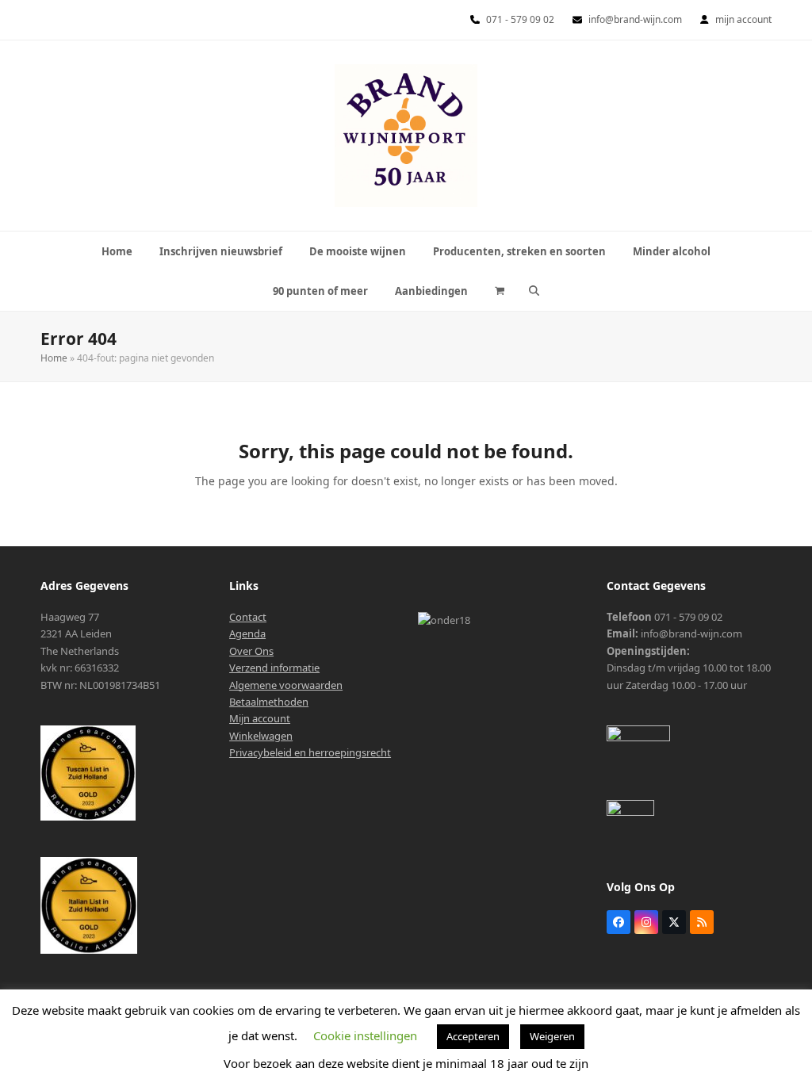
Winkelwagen (261, 736)
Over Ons (251, 651)
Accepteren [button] (473, 1036)
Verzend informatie (274, 667)
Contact (247, 617)
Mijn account (259, 718)
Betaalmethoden (268, 702)
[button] (499, 291)
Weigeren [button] (552, 1036)
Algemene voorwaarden (286, 685)
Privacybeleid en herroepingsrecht (310, 752)
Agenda (247, 633)
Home (53, 358)
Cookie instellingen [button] (365, 1035)
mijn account (743, 19)
